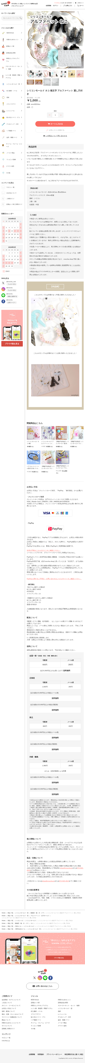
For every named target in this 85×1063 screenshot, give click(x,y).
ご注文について (7, 1002)
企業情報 (32, 1054)
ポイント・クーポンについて (11, 1005)
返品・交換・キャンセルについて (12, 1014)
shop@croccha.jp (66, 868)
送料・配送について (8, 1011)
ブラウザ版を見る (12, 344)
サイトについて (7, 1026)
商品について (6, 1020)
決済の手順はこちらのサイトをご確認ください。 (44, 550)
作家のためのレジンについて (11, 1023)
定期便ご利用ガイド (8, 1028)
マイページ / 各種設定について (12, 1017)
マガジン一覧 (6, 1038)
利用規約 (41, 1054)
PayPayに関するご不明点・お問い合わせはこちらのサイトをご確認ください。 (54, 579)
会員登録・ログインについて (11, 1000)
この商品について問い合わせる (56, 136)
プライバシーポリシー (54, 1054)
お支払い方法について (9, 1008)
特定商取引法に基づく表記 (74, 1054)
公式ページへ (12, 302)
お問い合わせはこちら (44, 986)
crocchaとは (6, 1040)
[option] (55, 39)
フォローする (12, 284)
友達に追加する (12, 296)
